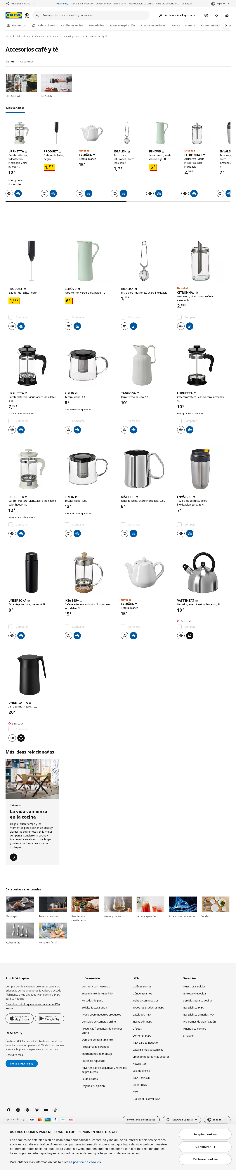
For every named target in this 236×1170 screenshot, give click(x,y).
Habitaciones (23, 36)
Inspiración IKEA (142, 1021)
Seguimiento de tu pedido (97, 993)
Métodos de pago (92, 1000)
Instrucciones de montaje (97, 1053)
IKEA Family (62, 3)
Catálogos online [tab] (72, 25)
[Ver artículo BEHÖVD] (162, 133)
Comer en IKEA (103, 3)
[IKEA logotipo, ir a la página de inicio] (14, 15)
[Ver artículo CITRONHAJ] (197, 133)
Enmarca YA (120, 3)
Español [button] (221, 3)
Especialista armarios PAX (198, 1014)
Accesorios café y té (96, 36)
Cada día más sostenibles (148, 1049)
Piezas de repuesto (93, 1060)
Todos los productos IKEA (148, 1007)
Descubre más (14, 1055)
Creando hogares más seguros (151, 1056)
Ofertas (137, 1028)
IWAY (135, 1092)
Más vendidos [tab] (15, 108)
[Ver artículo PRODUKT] (56, 133)
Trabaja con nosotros (146, 1000)
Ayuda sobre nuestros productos (101, 1014)
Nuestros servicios (194, 986)
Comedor (40, 36)
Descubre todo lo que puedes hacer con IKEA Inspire (33, 1006)
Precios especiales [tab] (153, 25)
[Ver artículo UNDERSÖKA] (33, 573)
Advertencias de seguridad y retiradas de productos (104, 1070)
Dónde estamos (142, 993)
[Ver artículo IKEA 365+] (90, 573)
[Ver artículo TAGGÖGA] (146, 365)
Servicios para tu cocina (197, 1000)
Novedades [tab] (96, 25)
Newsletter (139, 1063)
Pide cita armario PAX (167, 3)
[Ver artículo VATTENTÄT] (202, 573)
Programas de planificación (199, 1021)
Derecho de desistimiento (97, 1039)
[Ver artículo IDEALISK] (127, 133)
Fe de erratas (90, 1079)
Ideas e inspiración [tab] (122, 25)
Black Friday (140, 1084)
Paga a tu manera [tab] (183, 25)
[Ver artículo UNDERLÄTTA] (33, 675)
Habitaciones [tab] (46, 25)
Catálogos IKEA (142, 1014)
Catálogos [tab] (27, 61)
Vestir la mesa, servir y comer (65, 36)
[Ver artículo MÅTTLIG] (146, 469)
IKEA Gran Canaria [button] (20, 3)
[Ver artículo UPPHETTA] (21, 133)
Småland (188, 1035)
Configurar (203, 1146)
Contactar (187, 3)
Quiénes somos (142, 986)
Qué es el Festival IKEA (146, 1099)
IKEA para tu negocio (82, 3)
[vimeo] (37, 1110)
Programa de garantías (95, 1046)
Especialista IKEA (193, 1007)
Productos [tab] (19, 25)
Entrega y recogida (194, 993)
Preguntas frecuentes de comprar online (102, 1030)
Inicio (8, 36)
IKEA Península (141, 1077)
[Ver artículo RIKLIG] (90, 365)
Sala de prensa (141, 1070)
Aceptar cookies (205, 1134)
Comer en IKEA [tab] (210, 25)
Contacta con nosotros (96, 986)
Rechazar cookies (205, 1159)
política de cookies (87, 1162)
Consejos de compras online (99, 1021)
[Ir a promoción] (32, 15)
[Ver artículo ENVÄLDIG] (202, 469)
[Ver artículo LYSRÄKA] (92, 133)
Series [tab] (10, 61)
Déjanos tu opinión (93, 1086)
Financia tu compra (194, 1028)
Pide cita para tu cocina (141, 3)
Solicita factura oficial (94, 1007)
